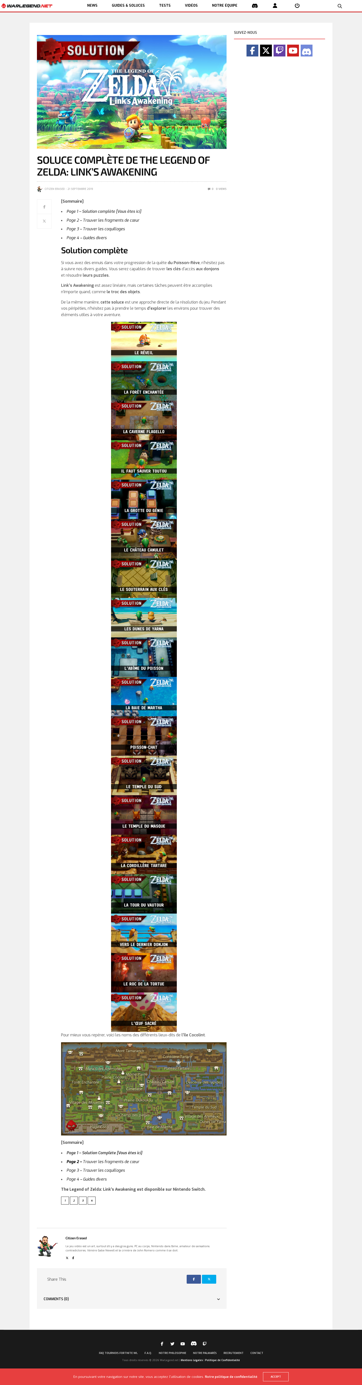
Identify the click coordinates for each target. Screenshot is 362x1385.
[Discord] (307, 50)
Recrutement (234, 1353)
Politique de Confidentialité (222, 1360)
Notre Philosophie (172, 1353)
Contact (256, 1353)
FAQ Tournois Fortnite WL (118, 1353)
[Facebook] (252, 50)
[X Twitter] (266, 50)
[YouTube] (293, 50)
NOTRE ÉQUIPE (224, 5)
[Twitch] (279, 50)
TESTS (165, 5)
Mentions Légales (192, 1360)
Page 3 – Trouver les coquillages (95, 229)
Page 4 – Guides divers (87, 237)
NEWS (92, 5)
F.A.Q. (148, 1353)
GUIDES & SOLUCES (128, 5)
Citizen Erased (55, 189)
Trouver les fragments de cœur (102, 1161)
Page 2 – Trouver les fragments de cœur (102, 220)
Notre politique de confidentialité (231, 1377)
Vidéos (191, 5)
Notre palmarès (205, 1353)
